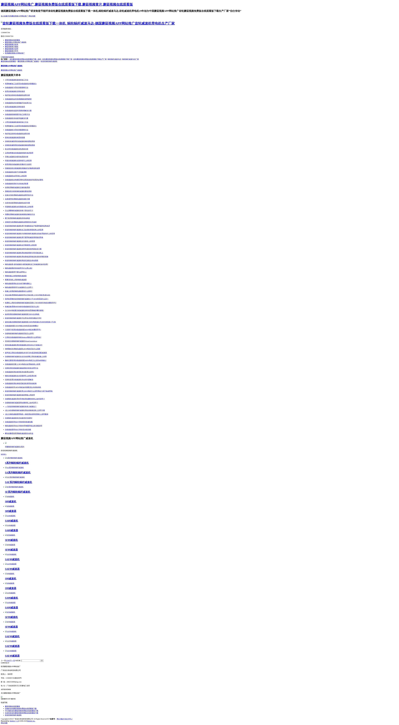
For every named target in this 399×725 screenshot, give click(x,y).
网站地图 (32, 16)
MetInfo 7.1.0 (14, 721)
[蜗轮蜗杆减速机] (7, 57)
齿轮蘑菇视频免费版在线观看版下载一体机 (25, 59)
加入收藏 (4, 16)
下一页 (12, 660)
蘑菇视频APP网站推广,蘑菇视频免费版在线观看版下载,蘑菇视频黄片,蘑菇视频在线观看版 (67, 4)
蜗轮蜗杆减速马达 (114, 59)
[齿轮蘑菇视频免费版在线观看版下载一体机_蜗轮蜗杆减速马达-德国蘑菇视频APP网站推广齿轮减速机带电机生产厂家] (88, 23)
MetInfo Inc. (31, 721)
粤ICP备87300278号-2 (64, 719)
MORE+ (4, 454)
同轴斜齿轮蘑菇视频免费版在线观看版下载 (21, 708)
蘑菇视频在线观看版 (12, 40)
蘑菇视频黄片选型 (11, 49)
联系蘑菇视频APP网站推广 (18, 16)
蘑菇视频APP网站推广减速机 (15, 42)
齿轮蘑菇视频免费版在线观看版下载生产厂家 (90, 59)
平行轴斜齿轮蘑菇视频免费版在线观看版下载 (21, 711)
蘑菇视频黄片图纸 (11, 46)
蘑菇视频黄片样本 (11, 44)
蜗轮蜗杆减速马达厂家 (130, 59)
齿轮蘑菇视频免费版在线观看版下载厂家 (57, 59)
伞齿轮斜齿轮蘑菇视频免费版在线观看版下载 (21, 713)
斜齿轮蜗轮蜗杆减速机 (49, 61)
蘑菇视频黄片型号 (11, 51)
